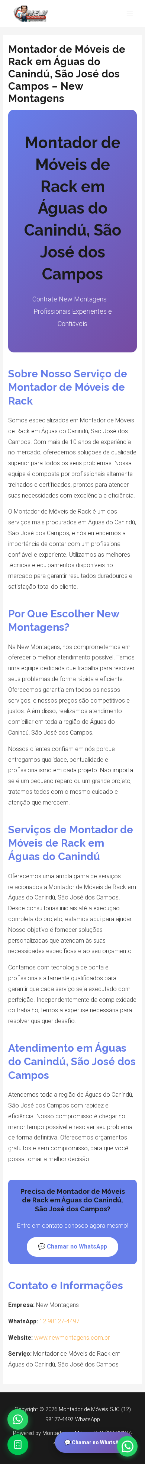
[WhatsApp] (17, 1419)
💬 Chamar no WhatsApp (94, 1442)
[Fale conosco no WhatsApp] (127, 1446)
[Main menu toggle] (130, 13)
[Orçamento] (17, 1444)
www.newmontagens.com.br (72, 1337)
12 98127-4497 (59, 1321)
